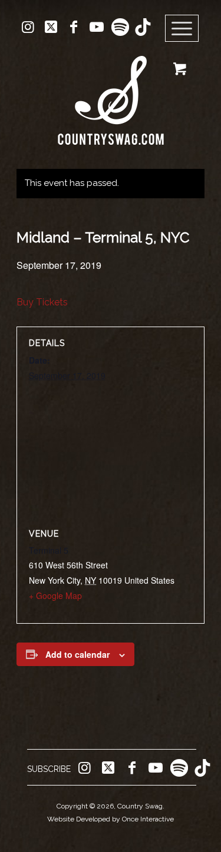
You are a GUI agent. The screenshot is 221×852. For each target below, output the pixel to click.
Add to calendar (77, 654)
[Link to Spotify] (119, 27)
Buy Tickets (42, 302)
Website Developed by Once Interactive (110, 819)
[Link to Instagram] (27, 27)
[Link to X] (50, 27)
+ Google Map (55, 595)
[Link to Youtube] (96, 27)
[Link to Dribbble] (142, 27)
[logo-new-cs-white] (110, 91)
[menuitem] (186, 28)
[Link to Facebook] (73, 27)
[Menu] (182, 28)
